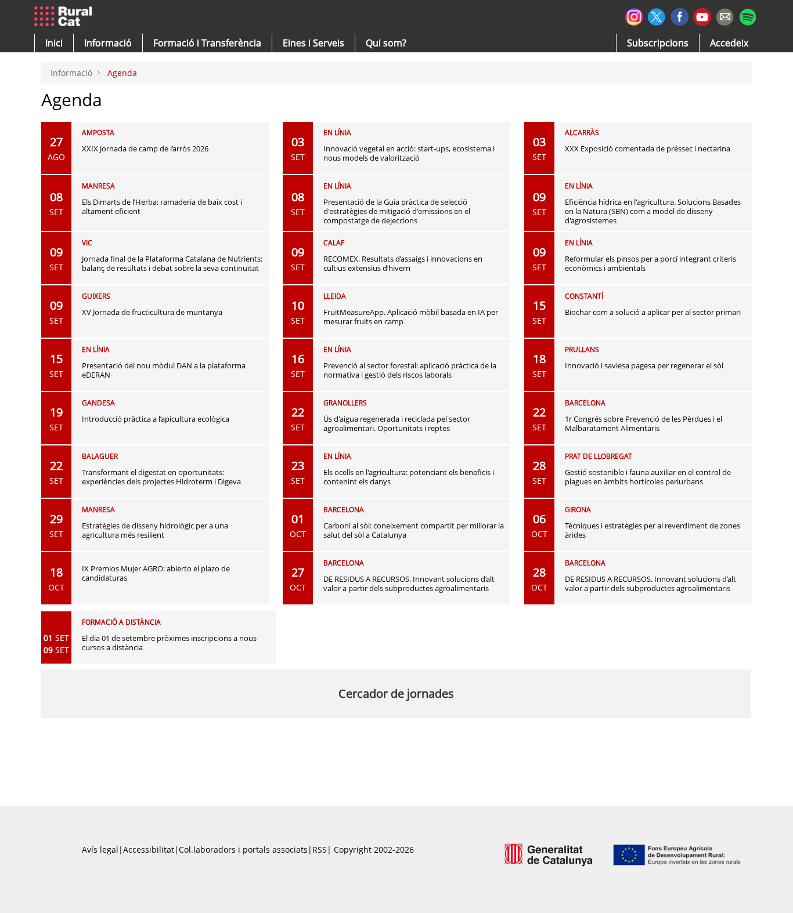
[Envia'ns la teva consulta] (725, 15)
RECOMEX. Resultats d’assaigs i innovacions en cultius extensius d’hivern (402, 263)
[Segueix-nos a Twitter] (657, 15)
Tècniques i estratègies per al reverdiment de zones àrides (652, 530)
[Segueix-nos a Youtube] (702, 15)
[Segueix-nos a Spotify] (747, 15)
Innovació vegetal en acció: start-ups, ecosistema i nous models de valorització (409, 153)
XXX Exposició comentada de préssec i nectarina (647, 148)
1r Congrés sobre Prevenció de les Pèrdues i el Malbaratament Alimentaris (643, 423)
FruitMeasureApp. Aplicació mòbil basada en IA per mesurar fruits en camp (410, 317)
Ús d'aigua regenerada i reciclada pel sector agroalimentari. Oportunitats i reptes (396, 423)
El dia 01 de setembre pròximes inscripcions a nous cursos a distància (169, 643)
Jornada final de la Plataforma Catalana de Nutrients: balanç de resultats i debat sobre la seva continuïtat (172, 263)
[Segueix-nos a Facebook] (680, 15)
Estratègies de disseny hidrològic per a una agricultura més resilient (155, 530)
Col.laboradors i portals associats (243, 849)
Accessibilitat (148, 849)
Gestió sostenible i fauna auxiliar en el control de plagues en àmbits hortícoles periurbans (648, 477)
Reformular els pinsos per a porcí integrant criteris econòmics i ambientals (650, 263)
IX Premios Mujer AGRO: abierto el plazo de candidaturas (156, 573)
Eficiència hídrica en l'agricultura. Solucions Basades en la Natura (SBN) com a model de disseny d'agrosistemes (653, 211)
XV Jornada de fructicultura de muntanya (152, 312)
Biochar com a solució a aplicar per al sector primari (653, 312)
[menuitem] (207, 43)
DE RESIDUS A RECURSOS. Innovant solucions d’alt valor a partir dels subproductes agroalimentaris (409, 583)
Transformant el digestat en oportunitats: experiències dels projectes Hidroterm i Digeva (161, 477)
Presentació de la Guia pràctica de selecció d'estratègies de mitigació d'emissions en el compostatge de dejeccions (396, 211)
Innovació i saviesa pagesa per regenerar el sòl (644, 365)
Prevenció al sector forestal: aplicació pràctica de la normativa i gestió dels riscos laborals (409, 370)
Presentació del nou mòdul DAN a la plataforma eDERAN (164, 370)
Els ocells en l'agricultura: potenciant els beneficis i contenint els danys (408, 477)
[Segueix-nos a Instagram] (634, 15)
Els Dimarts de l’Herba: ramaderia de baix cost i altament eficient (162, 206)
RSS (319, 849)
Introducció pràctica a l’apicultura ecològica (155, 419)
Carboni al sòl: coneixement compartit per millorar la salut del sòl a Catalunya (413, 530)
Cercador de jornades (396, 693)
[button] (54, 43)
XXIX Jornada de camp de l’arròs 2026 (145, 148)
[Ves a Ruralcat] (65, 17)
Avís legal (100, 849)
